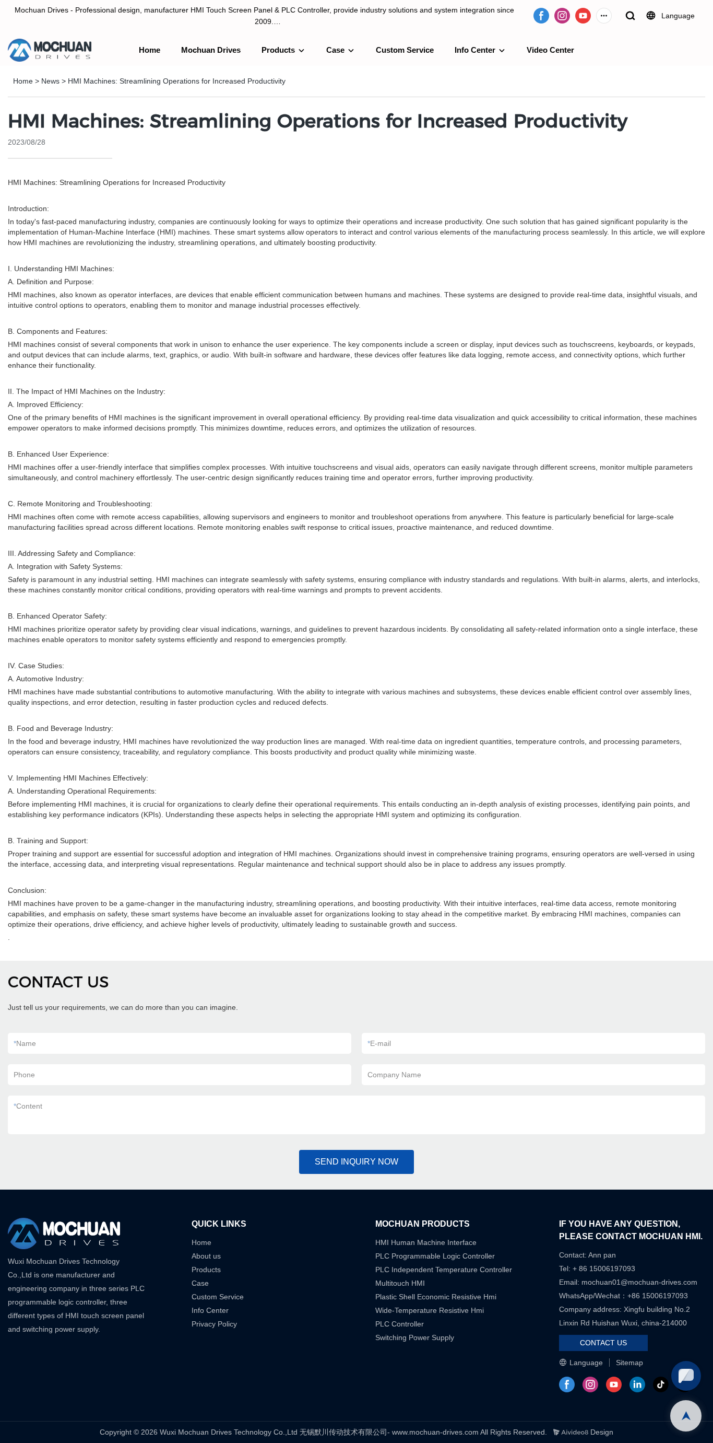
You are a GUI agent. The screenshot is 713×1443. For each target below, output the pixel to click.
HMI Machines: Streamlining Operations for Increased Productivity (177, 81)
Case (335, 49)
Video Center (550, 49)
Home (149, 49)
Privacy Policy (214, 1324)
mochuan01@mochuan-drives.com (639, 1282)
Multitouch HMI (400, 1283)
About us (206, 1256)
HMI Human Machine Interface (426, 1242)
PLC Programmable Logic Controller (435, 1256)
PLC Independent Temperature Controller (443, 1269)
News (50, 81)
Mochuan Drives (211, 49)
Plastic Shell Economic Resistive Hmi (435, 1297)
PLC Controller (399, 1324)
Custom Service (405, 49)
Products (278, 49)
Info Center (475, 49)
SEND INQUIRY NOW (356, 1161)
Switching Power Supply (414, 1337)
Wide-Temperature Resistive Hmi (430, 1310)
